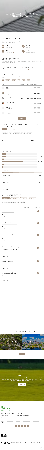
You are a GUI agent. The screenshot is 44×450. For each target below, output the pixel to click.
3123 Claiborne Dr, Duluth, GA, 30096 (7, 261)
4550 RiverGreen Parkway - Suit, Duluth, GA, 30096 (10, 249)
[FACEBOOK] (16, 426)
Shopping (14, 80)
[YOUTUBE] (22, 426)
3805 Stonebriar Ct (9, 113)
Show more (22, 118)
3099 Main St (8, 94)
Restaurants (8, 80)
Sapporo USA (8, 112)
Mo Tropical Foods (9, 102)
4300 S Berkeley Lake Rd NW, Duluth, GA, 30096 (9, 273)
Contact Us (3, 422)
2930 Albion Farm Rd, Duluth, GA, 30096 (8, 212)
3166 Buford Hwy (9, 103)
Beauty (24, 80)
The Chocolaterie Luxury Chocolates (10, 92)
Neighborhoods (26, 421)
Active (19, 80)
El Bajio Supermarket (9, 107)
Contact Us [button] (22, 384)
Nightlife (29, 80)
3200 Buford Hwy (9, 108)
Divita (7, 87)
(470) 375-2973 (4, 415)
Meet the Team (10, 421)
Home (2, 421)
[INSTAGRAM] (19, 426)
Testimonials (36, 421)
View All (22, 354)
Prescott (7, 88)
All (3, 80)
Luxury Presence (26, 443)
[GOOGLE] (28, 426)
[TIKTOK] (25, 426)
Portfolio (18, 421)
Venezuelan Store (9, 97)
